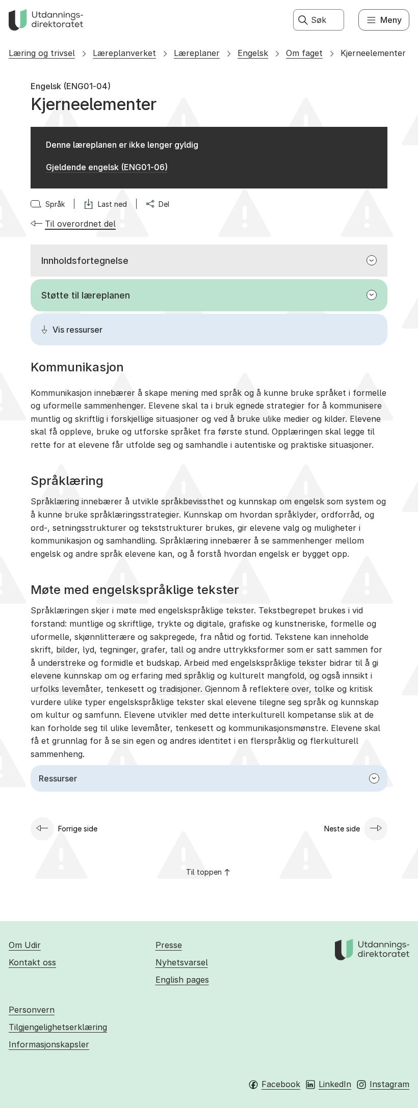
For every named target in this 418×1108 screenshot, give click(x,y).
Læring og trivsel (42, 53)
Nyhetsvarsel (181, 962)
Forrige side (77, 828)
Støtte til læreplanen (85, 295)
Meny (391, 20)
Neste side (342, 828)
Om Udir (25, 945)
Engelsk (253, 53)
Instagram (389, 1084)
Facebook (281, 1084)
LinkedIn (335, 1084)
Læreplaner (197, 53)
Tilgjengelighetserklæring (58, 1027)
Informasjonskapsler (49, 1044)
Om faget (304, 53)
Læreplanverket (124, 53)
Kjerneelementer (373, 53)
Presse (168, 945)
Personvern (32, 1010)
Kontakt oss (32, 962)
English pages (182, 980)
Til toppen (204, 872)
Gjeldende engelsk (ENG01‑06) (107, 167)
